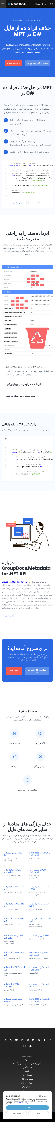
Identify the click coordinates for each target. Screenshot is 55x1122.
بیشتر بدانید (6, 615)
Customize (16, 1113)
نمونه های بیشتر (16, 203)
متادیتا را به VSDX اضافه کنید (12, 985)
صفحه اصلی (27, 1056)
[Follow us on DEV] (25, 1046)
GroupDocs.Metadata (14, 105)
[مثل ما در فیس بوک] (5, 1040)
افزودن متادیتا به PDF (39, 935)
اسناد (27, 1071)
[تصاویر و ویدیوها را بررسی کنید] (50, 1040)
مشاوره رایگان (27, 1083)
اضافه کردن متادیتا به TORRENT (39, 968)
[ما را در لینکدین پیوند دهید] (22, 1040)
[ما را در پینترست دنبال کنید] (39, 1040)
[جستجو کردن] (51, 4)
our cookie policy (22, 1103)
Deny (39, 1113)
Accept (28, 1107)
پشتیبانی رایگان (27, 1079)
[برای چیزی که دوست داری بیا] (44, 1040)
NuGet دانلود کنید (13, 63)
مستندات (39, 203)
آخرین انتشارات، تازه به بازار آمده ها (27, 1063)
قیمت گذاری (27, 1067)
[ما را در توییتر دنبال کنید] (11, 1040)
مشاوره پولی (27, 1090)
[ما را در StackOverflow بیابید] (28, 1040)
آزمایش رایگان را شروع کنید (37, 63)
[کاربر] (46, 4)
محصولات (27, 1059)
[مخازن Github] (33, 1040)
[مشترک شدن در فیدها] (30, 1046)
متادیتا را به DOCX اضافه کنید (12, 871)
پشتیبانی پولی (27, 1086)
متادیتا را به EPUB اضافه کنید (37, 871)
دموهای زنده (27, 1075)
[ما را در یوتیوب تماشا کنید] (16, 1040)
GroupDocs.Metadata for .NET (15, 582)
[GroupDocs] (17, 4)
